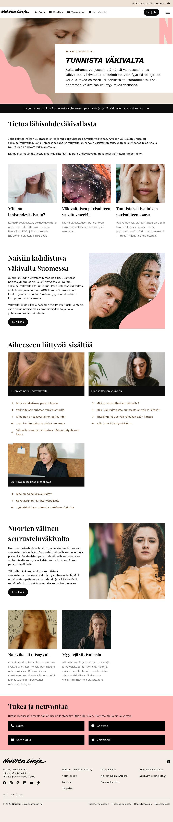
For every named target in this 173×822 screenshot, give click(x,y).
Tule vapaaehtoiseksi (151, 769)
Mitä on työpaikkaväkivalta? (34, 494)
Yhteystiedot (69, 775)
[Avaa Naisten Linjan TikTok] (38, 783)
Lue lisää (18, 321)
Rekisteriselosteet (99, 804)
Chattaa (58, 12)
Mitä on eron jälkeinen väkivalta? (118, 403)
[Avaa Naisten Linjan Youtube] (31, 783)
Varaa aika (77, 12)
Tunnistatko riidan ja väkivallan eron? (40, 423)
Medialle (67, 782)
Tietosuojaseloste (121, 804)
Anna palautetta (110, 782)
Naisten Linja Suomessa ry (77, 769)
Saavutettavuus (143, 804)
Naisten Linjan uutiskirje (114, 775)
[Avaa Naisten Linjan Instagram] (11, 783)
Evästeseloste (162, 804)
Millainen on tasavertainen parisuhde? (41, 416)
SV (12, 794)
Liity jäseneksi (108, 769)
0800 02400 (28, 776)
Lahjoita (151, 12)
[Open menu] (167, 12)
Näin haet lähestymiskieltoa (115, 423)
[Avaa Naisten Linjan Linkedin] (24, 783)
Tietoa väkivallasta (82, 51)
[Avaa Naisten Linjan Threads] (18, 783)
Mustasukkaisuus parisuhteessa (37, 403)
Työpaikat (67, 788)
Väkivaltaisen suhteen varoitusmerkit (40, 410)
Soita (42, 12)
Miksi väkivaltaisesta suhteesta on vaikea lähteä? (128, 410)
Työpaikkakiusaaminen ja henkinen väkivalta (45, 507)
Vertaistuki (99, 12)
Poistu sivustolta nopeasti (149, 3)
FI (4, 794)
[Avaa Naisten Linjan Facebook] (4, 783)
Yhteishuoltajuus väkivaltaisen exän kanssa (125, 416)
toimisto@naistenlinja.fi (16, 773)
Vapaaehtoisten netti (151, 775)
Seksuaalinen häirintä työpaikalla (37, 500)
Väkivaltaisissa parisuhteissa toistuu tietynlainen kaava (47, 432)
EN (21, 794)
